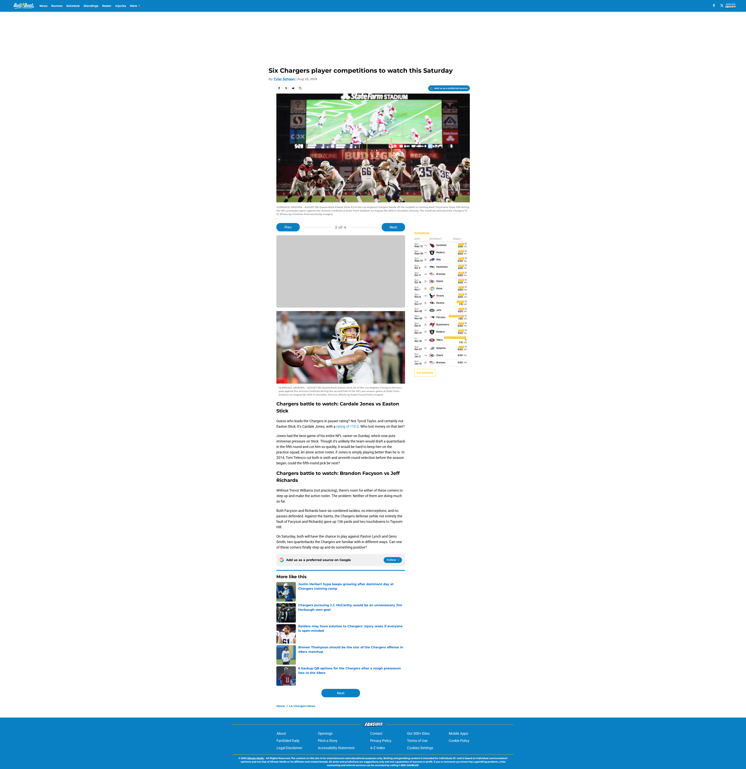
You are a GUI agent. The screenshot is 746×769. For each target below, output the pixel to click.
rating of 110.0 (347, 426)
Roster (106, 6)
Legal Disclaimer (289, 748)
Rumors (56, 6)
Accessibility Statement (336, 748)
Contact (376, 733)
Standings (91, 6)
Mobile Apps (458, 733)
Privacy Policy (380, 741)
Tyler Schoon (284, 79)
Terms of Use (417, 741)
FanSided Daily (288, 741)
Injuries (120, 6)
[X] (721, 5)
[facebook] (714, 5)
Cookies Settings (420, 748)
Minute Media (255, 758)
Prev (288, 227)
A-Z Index (377, 748)
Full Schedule (425, 372)
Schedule (73, 6)
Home (280, 706)
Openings (325, 733)
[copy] (300, 88)
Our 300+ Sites (418, 733)
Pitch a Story (327, 741)
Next (393, 227)
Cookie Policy (459, 741)
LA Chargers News (302, 706)
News (43, 6)
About (281, 733)
